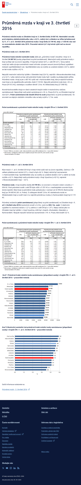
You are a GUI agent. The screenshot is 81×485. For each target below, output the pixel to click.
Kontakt (4, 428)
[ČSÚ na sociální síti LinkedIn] (15, 468)
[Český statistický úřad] (6, 5)
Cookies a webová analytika (50, 428)
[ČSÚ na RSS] (18, 468)
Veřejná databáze (8, 431)
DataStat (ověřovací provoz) (11, 434)
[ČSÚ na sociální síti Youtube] (7, 468)
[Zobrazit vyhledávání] (71, 4)
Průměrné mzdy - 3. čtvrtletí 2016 (14, 389)
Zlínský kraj (24, 12)
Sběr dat (44, 412)
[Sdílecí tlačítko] (76, 25)
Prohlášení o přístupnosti (49, 437)
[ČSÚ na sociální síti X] (3, 468)
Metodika (5, 412)
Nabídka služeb (7, 444)
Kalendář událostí (8, 450)
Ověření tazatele (46, 441)
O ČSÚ (4, 416)
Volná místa (6, 457)
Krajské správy (7, 454)
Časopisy (5, 441)
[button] (21, 422)
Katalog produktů (8, 447)
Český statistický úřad (9, 12)
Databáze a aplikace (49, 408)
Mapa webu (45, 452)
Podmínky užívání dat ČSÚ (50, 431)
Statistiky (5, 408)
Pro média (5, 437)
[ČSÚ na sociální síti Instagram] (11, 468)
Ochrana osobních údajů (49, 434)
